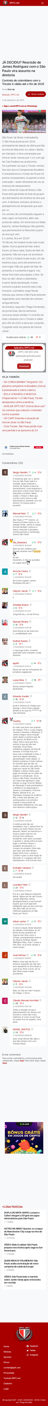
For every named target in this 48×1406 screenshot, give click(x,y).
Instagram (34, 1355)
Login (6, 1388)
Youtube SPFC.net (12, 1378)
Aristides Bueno (21, 605)
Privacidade (9, 1373)
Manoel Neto (19, 513)
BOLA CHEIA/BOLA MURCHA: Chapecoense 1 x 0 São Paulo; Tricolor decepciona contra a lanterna (22, 398)
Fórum (6, 1362)
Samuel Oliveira (20, 621)
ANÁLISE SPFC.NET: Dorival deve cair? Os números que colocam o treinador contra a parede (23, 410)
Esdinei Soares (20, 641)
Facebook (34, 1346)
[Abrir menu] (42, 3)
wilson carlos (19, 921)
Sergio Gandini (20, 472)
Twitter (33, 1350)
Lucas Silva (18, 680)
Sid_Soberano (20, 542)
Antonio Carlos (20, 571)
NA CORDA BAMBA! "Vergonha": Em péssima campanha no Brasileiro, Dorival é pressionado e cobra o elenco (23, 386)
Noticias (7, 1351)
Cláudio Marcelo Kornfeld (25, 1000)
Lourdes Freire (20, 884)
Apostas (7, 1357)
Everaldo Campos (22, 868)
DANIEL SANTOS (21, 1029)
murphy (17, 721)
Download (24, 366)
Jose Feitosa (19, 955)
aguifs (16, 663)
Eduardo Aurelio (21, 696)
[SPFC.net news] (24, 447)
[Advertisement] (24, 31)
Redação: (10, 94)
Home (6, 1346)
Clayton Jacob (20, 591)
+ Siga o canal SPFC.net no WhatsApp (19, 106)
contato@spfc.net (12, 1367)
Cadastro (8, 1383)
